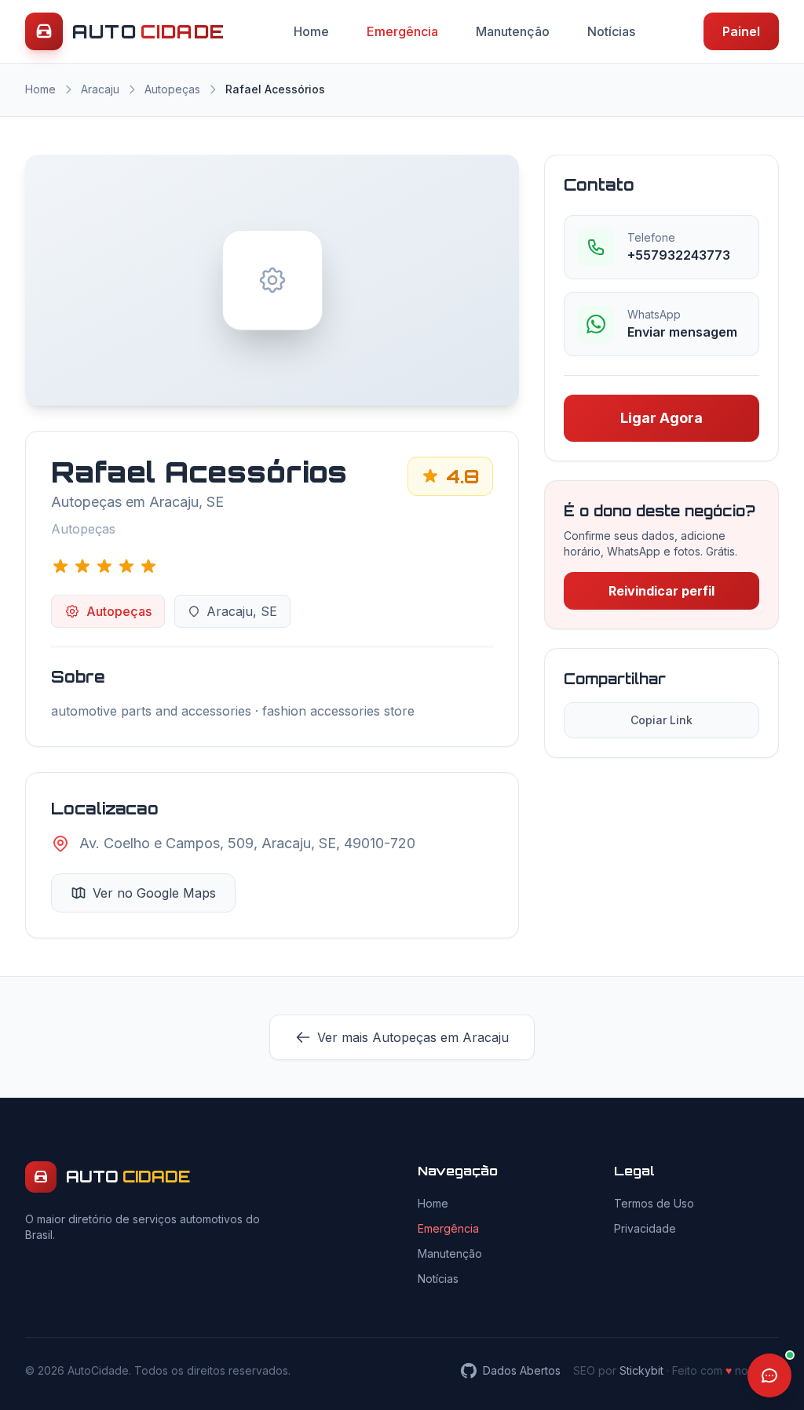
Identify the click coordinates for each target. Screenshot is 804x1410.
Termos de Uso (654, 1203)
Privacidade (645, 1228)
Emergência (402, 31)
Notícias (611, 31)
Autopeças (172, 89)
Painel (741, 31)
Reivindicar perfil (661, 591)
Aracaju (100, 89)
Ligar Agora (661, 418)
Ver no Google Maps (154, 893)
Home (311, 31)
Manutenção (513, 31)
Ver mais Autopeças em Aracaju (413, 1037)
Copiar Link (661, 720)
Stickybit (641, 1370)
